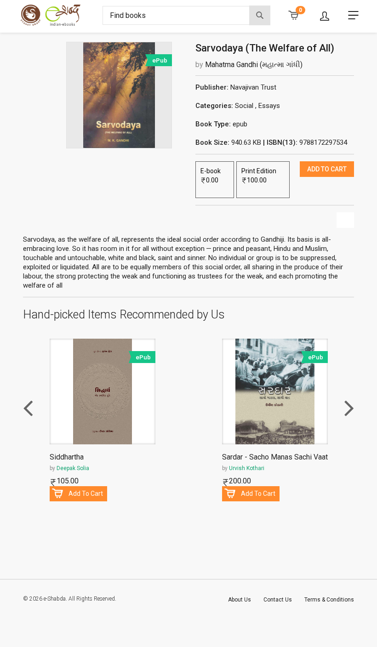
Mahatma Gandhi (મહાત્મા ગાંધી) (254, 64)
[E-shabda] (58, 15)
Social (244, 106)
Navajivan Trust (253, 87)
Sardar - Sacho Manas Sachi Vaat (275, 457)
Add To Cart (86, 493)
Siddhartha (67, 457)
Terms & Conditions (329, 599)
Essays (269, 106)
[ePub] (119, 94)
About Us (239, 599)
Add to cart (327, 169)
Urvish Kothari (246, 468)
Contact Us (277, 599)
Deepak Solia (73, 468)
